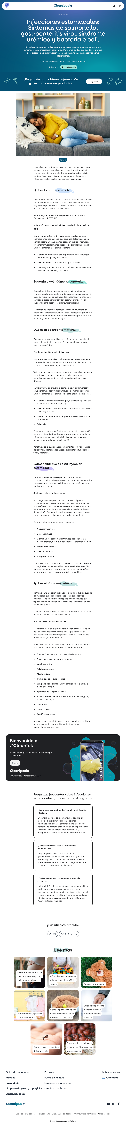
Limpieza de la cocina (57, 1083)
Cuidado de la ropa (17, 1072)
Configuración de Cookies (85, 1114)
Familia (10, 1077)
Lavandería (12, 1083)
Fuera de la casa (54, 1077)
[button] (94, 81)
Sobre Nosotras (111, 1072)
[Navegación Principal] (120, 6)
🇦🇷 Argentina (110, 1077)
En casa (49, 1072)
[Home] (63, 5)
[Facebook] (118, 1104)
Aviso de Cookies (65, 1114)
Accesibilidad (39, 1114)
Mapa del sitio (104, 1114)
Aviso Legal (51, 1114)
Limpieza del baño (55, 1088)
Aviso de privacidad (24, 1114)
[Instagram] (113, 1104)
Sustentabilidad (15, 1094)
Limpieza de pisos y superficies (24, 1088)
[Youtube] (108, 1104)
